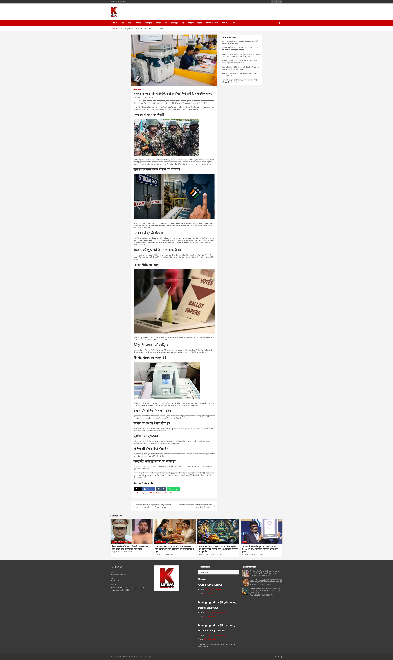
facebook (150, 489)
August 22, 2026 (117, 552)
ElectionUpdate (142, 493)
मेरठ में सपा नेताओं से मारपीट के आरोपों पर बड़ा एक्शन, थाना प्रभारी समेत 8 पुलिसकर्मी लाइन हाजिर (130, 547)
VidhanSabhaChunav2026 (159, 493)
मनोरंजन (158, 23)
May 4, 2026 (137, 97)
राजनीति (138, 23)
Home (115, 23)
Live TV (225, 23)
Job (233, 23)
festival (159, 541)
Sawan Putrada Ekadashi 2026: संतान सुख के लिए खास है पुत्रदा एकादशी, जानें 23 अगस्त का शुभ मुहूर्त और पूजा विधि (218, 549)
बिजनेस (200, 23)
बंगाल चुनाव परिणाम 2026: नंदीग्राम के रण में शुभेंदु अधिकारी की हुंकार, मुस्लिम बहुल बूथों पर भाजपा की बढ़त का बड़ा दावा (153, 506)
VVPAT (171, 493)
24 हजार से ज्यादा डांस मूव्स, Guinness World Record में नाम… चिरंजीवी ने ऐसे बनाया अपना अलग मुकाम (260, 549)
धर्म (183, 23)
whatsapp (175, 489)
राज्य (129, 23)
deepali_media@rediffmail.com (215, 612)
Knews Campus (212, 23)
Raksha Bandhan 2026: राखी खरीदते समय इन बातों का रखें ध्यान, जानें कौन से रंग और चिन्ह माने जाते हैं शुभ (174, 549)
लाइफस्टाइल (174, 23)
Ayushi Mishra (171, 554)
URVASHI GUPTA (148, 97)
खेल (166, 23)
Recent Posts (249, 567)
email (162, 489)
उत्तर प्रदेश (120, 541)
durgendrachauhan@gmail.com (215, 635)
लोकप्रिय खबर (117, 515)
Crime (115, 541)
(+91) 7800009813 (210, 639)
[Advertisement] (243, 11)
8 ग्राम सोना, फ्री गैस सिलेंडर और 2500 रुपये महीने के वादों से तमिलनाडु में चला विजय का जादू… (195, 506)
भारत (122, 23)
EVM (149, 493)
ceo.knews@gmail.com (213, 589)
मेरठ (126, 541)
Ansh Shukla (128, 552)
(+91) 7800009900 (210, 593)
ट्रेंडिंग (135, 90)
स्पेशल (139, 90)
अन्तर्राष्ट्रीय (148, 23)
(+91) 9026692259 (210, 616)
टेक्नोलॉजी (190, 23)
